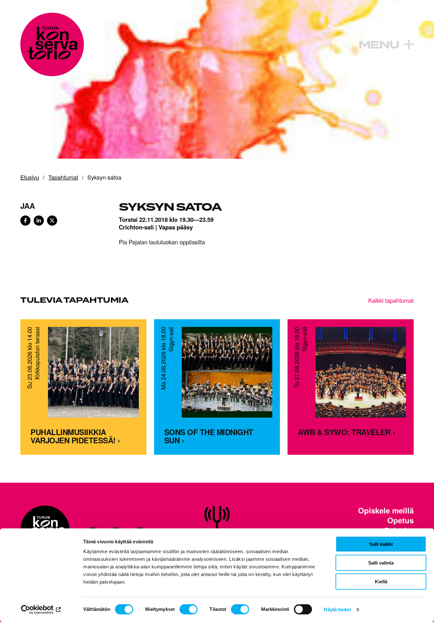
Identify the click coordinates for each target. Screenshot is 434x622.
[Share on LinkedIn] (39, 220)
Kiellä (381, 581)
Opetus (400, 520)
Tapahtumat (63, 177)
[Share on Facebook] (25, 220)
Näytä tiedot (337, 609)
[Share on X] (52, 220)
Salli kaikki (381, 544)
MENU (378, 45)
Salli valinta (381, 563)
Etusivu (29, 177)
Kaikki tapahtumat (391, 300)
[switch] (189, 609)
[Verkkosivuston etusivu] (52, 44)
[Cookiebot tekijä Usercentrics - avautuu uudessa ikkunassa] (41, 609)
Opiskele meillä (386, 510)
